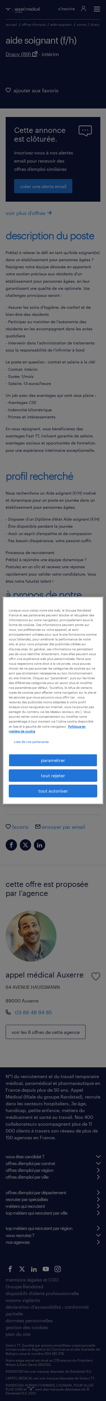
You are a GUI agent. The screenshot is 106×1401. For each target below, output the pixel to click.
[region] (53, 700)
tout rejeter (53, 775)
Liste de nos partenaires (31, 742)
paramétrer (53, 760)
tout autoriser (53, 791)
